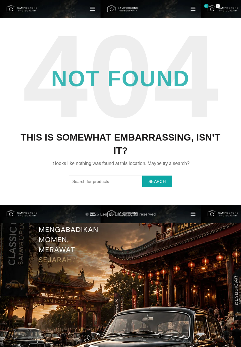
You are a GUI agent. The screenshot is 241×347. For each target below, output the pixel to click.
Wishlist (206, 6)
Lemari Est (110, 214)
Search (157, 181)
